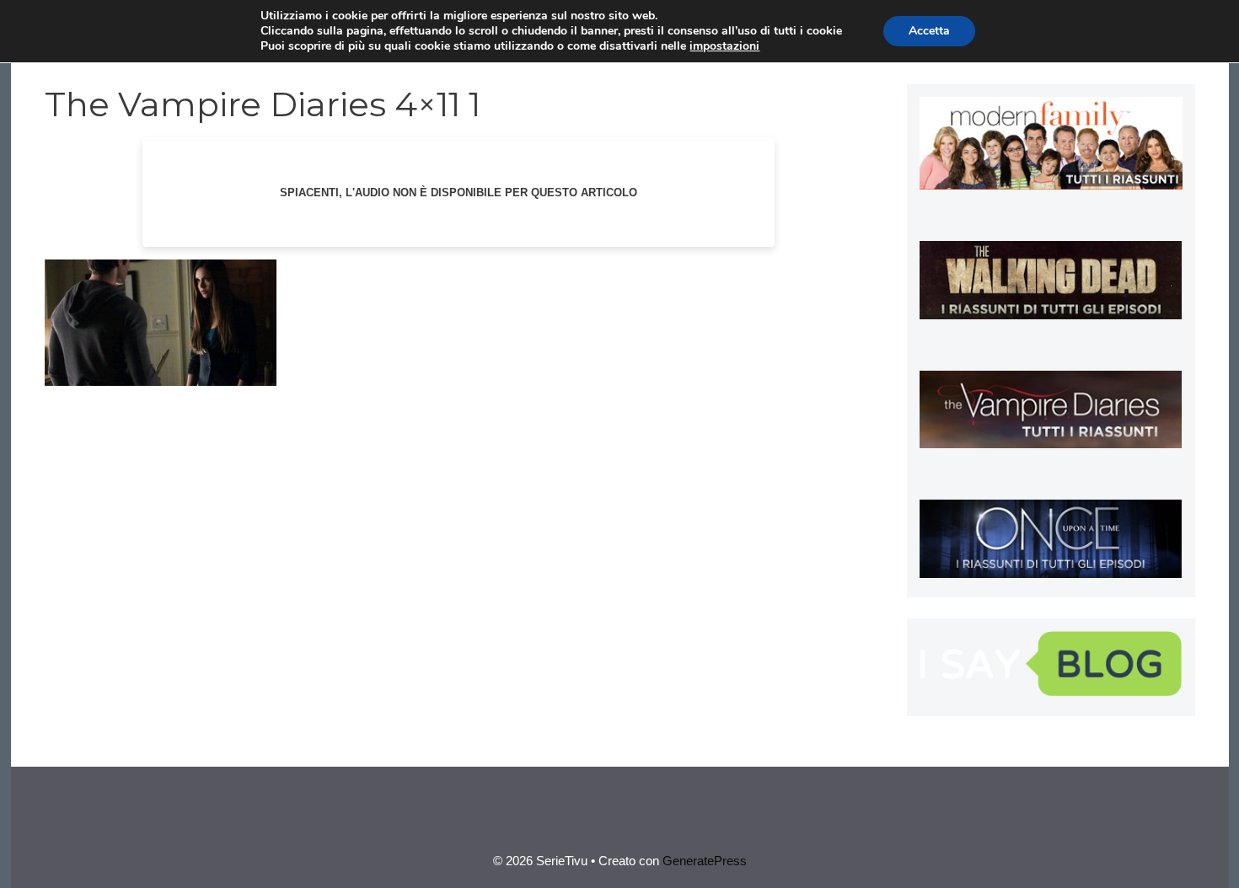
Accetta (929, 31)
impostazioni (724, 46)
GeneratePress (704, 860)
